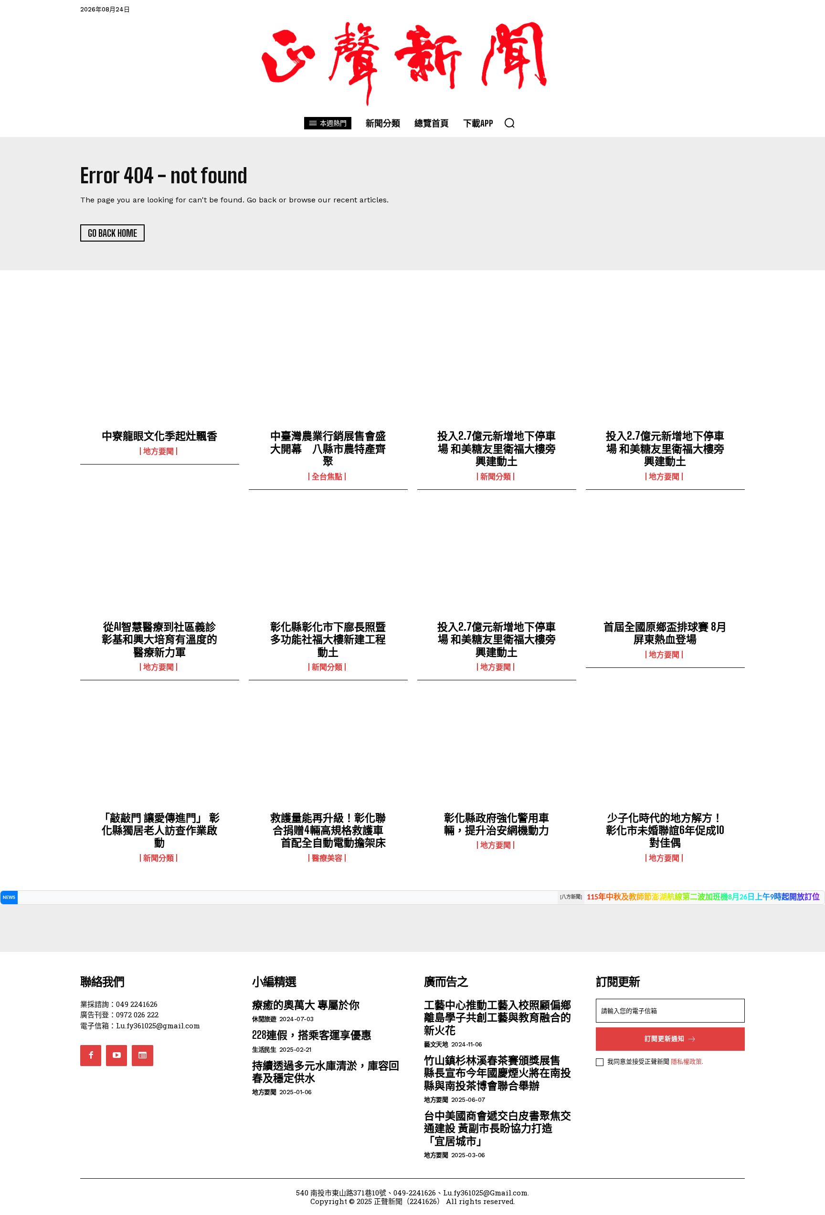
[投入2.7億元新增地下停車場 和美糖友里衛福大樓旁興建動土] (496, 371)
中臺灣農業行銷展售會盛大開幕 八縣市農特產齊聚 (328, 448)
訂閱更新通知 (665, 1038)
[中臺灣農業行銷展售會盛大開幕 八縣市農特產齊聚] (328, 371)
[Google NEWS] (142, 1055)
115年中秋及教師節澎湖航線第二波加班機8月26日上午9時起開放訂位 (703, 897)
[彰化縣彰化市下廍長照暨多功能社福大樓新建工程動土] (328, 562)
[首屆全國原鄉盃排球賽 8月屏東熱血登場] (665, 562)
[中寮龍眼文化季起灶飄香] (159, 371)
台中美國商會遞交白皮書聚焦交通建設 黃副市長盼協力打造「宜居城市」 (497, 1128)
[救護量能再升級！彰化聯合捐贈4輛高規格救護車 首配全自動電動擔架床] (328, 753)
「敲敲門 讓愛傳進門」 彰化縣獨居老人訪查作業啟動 (159, 830)
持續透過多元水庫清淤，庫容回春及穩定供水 (325, 1071)
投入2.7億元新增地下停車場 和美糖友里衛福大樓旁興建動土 (496, 448)
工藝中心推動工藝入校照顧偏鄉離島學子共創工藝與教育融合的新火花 (497, 1017)
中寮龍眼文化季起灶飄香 (159, 435)
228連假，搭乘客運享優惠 (311, 1034)
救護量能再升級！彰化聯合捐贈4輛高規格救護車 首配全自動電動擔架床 (328, 830)
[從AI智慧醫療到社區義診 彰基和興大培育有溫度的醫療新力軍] (159, 562)
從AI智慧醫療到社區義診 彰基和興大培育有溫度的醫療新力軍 (164, 639)
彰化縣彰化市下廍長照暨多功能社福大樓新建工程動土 (328, 639)
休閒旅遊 (264, 1019)
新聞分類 (495, 476)
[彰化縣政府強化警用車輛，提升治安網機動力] (496, 753)
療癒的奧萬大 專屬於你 (306, 1004)
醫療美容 (327, 858)
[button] (509, 122)
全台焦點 (327, 476)
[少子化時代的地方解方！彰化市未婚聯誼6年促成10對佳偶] (665, 753)
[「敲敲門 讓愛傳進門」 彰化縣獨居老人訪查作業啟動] (159, 753)
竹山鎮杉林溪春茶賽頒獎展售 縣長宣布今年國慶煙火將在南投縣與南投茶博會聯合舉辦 (497, 1073)
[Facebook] (90, 1055)
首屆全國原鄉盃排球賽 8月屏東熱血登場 (665, 632)
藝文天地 (436, 1044)
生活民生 (264, 1049)
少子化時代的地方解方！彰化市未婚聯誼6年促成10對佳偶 (665, 830)
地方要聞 (158, 451)
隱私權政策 (686, 1061)
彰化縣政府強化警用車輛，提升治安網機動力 (496, 823)
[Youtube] (116, 1055)
